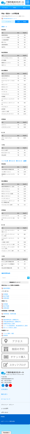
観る (14, 7)
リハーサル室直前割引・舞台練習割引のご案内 (15, 325)
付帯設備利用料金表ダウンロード (10, 18)
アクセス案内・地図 (8, 333)
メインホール (8, 21)
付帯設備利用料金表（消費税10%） (12, 321)
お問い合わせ (4, 412)
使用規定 (5, 335)
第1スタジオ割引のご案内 (10, 327)
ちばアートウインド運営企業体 (8, 421)
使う (24, 7)
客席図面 (5, 294)
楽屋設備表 (6, 298)
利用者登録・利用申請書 (9, 313)
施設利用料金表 (6, 273)
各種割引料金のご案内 (9, 323)
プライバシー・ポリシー (7, 404)
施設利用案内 (6, 288)
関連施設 (3, 416)
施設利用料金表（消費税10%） (11, 319)
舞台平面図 (6, 296)
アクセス (5, 7)
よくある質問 (4, 408)
